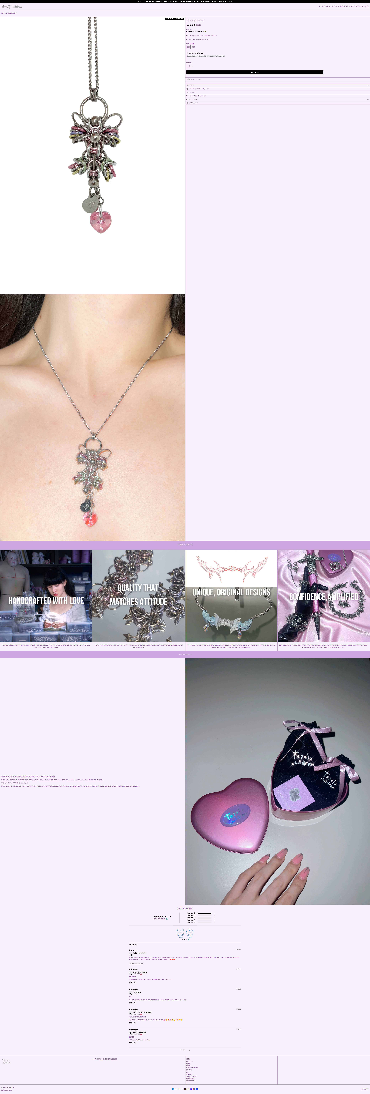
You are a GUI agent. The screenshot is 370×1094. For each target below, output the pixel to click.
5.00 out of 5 (167, 917)
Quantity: (189, 63)
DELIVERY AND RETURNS (192, 1068)
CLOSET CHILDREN (10, 1088)
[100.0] (180, 932)
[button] (368, 6)
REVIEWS (188, 1066)
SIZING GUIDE (189, 1074)
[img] (133, 950)
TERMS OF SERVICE (191, 1077)
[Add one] (192, 66)
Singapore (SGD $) (364, 1089)
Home (2, 13)
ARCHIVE (188, 1063)
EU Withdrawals (190, 1081)
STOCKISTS (189, 1061)
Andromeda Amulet (11, 13)
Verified (184, 939)
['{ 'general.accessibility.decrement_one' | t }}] (187, 66)
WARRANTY (189, 1070)
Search (188, 1059)
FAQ (187, 1072)
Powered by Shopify (6, 1090)
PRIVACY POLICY (190, 1079)
